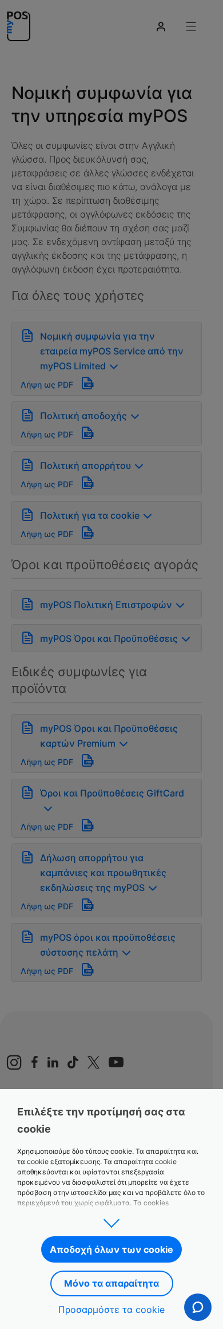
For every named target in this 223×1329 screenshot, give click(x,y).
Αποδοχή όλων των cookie (111, 1249)
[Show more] (111, 1220)
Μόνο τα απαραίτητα (111, 1283)
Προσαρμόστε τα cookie (111, 1309)
